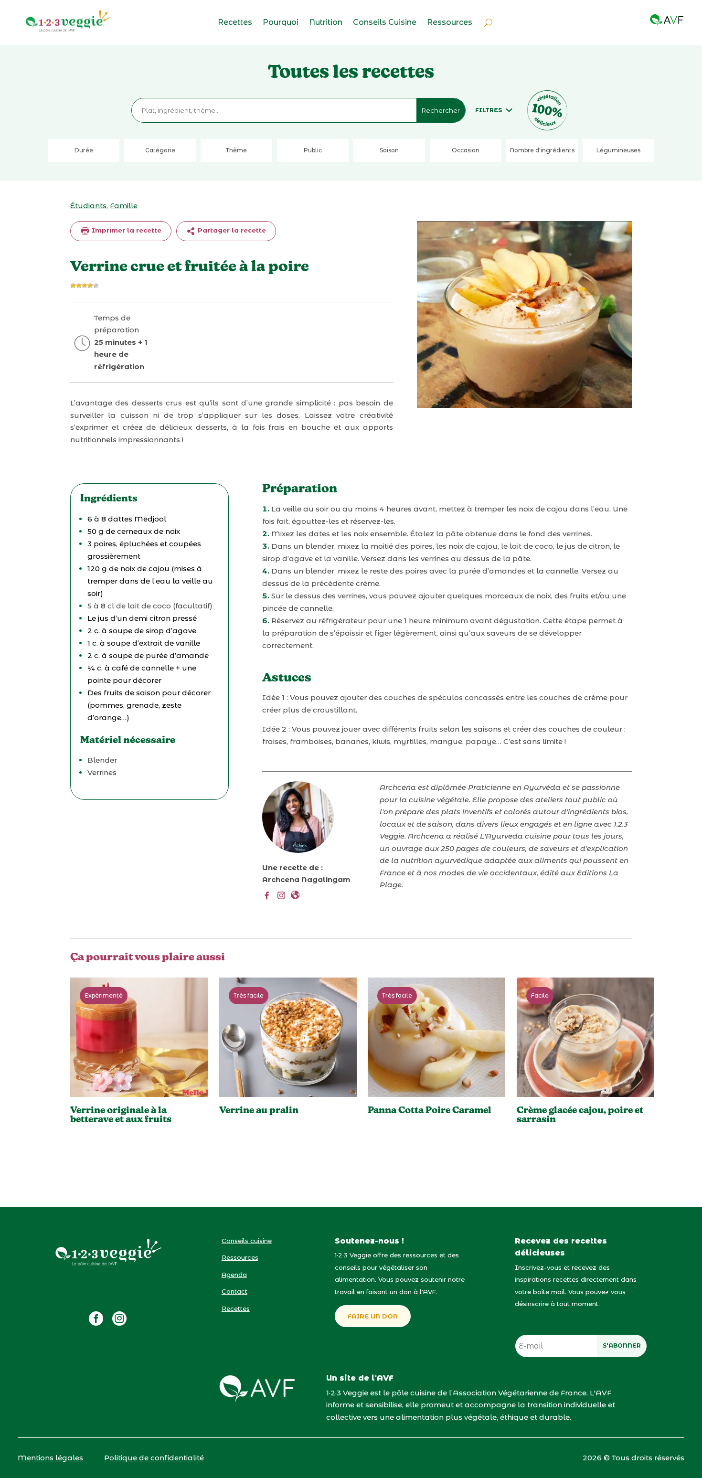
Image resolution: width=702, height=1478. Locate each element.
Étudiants (88, 205)
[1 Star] (73, 285)
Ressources (449, 23)
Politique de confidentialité (154, 1457)
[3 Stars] (84, 285)
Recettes (235, 23)
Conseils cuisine (247, 1240)
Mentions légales (51, 1457)
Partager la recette (231, 230)
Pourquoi (280, 23)
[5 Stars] (96, 285)
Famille (124, 205)
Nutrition (325, 23)
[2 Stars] (79, 285)
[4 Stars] (90, 285)
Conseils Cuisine (384, 23)
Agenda (234, 1274)
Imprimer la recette (125, 230)
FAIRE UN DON (373, 1316)
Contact (234, 1291)
